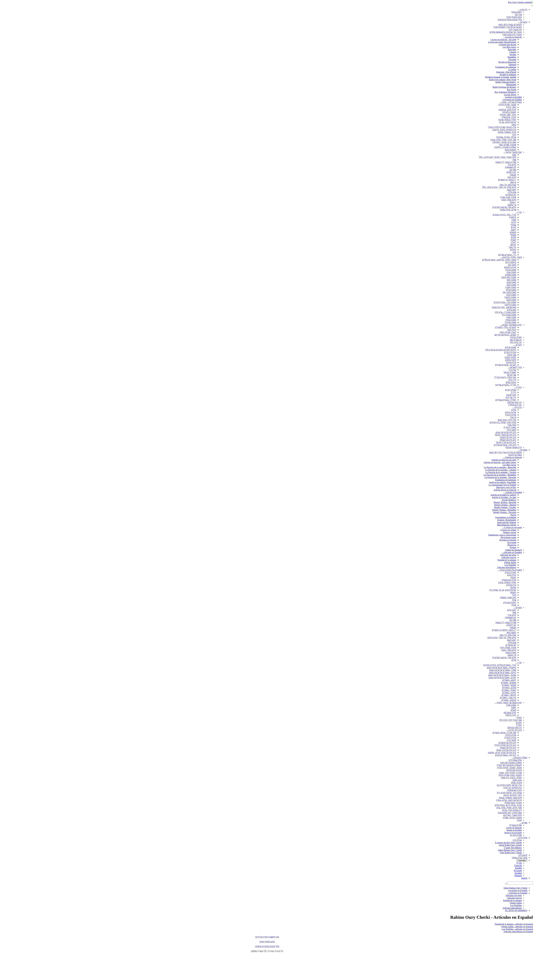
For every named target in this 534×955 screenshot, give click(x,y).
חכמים (513, 710)
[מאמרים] (519, 450)
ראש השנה (511, 189)
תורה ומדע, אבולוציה (507, 109)
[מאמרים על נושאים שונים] (499, 570)
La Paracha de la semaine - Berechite (500, 467)
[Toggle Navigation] (532, 5)
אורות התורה (510, 415)
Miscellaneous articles (506, 525)
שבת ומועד (517, 780)
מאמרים (523, 450)
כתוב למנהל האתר (514, 17)
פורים (513, 660)
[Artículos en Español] (502, 553)
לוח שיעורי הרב (515, 29)
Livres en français (514, 827)
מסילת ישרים (510, 390)
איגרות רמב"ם (510, 352)
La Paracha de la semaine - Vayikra (500, 472)
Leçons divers (510, 94)
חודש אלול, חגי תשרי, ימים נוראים (501, 637)
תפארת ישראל (510, 372)
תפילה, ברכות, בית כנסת (511, 777)
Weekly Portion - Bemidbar (504, 510)
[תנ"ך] (516, 663)
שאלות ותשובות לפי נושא (511, 762)
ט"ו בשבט (512, 204)
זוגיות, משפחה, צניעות (507, 132)
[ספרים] (521, 823)
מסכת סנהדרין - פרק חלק (505, 312)
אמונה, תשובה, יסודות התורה (509, 767)
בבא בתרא (511, 310)
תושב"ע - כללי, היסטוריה (505, 327)
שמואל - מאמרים (509, 685)
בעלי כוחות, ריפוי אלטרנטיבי (510, 812)
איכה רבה (512, 265)
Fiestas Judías (510, 562)
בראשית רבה (510, 262)
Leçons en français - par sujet (503, 39)
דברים (513, 227)
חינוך (514, 134)
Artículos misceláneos (506, 567)
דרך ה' (513, 392)
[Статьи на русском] (503, 528)
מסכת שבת (511, 272)
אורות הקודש (510, 412)
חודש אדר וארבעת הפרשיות (504, 207)
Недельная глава (508, 537)
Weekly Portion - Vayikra (505, 507)
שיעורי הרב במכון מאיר (512, 34)
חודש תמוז (511, 177)
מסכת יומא (511, 280)
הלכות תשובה (510, 357)
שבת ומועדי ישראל (514, 152)
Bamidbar (512, 57)
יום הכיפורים (510, 194)
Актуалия (511, 542)
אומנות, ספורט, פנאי (507, 144)
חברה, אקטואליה (509, 117)
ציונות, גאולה (516, 782)
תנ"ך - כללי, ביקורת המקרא (504, 214)
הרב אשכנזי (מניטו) (513, 447)
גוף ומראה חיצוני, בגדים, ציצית (509, 800)
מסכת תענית (510, 287)
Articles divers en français (505, 490)
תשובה (513, 577)
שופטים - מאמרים (508, 682)
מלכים (513, 237)
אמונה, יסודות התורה (507, 104)
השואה (513, 592)
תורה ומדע (511, 575)
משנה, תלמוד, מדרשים (512, 257)
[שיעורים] (519, 22)
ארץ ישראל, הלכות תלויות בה (509, 785)
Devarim (512, 59)
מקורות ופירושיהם (514, 770)
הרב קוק (518, 407)
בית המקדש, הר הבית (512, 787)
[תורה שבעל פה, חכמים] (501, 325)
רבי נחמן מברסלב (514, 402)
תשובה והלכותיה (509, 112)
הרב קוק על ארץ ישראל (506, 442)
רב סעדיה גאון (516, 340)
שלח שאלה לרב (515, 760)
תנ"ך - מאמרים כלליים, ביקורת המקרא (499, 665)
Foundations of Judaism (505, 517)
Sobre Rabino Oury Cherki (510, 850)
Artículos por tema (508, 555)
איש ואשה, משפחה (508, 597)
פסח (514, 159)
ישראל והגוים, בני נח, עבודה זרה (502, 590)
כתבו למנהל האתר (267, 941)
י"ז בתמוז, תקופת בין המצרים (504, 630)
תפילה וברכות (516, 337)
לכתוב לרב (522, 855)
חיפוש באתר (516, 12)
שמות (513, 219)
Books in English (514, 830)
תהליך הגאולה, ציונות (507, 582)
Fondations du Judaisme (505, 480)
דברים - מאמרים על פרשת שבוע (502, 677)
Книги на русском (513, 832)
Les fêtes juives (509, 47)
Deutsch (518, 875)
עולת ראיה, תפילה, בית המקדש (503, 422)
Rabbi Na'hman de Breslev (504, 87)
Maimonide (511, 84)
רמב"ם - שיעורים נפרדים (505, 365)
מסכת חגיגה (511, 295)
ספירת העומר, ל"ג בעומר (505, 162)
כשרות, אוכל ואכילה (513, 802)
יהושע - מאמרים (509, 680)
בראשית (512, 217)
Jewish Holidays (509, 500)
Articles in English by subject (503, 495)
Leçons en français (513, 37)
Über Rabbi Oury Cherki (511, 852)
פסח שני (512, 169)
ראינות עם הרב (509, 602)
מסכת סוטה (511, 300)
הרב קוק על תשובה (508, 437)
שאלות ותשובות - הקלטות (505, 147)
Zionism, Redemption (506, 520)
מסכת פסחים (510, 275)
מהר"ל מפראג (516, 367)
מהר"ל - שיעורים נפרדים (505, 385)
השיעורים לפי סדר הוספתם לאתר (507, 27)
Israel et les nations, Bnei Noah (502, 79)
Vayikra (512, 54)
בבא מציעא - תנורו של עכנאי (504, 307)
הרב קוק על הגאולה (508, 440)
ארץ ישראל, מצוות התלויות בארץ (502, 127)
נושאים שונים (510, 149)
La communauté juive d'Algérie (502, 485)
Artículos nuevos (508, 557)
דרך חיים (512, 380)
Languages (521, 860)
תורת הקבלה (510, 715)
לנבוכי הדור (511, 430)
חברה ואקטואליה (509, 580)
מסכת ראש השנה (508, 277)
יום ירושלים (511, 172)
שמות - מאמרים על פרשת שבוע (502, 670)
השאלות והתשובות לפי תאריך (509, 765)
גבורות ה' (512, 370)
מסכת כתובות (510, 297)
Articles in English (513, 492)
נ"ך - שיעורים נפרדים (507, 255)
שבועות (513, 174)
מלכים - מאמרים (509, 687)
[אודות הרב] (517, 838)
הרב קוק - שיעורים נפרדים (505, 445)
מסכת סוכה (511, 282)
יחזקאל (513, 245)
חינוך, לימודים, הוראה (512, 795)
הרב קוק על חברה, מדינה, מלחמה (502, 752)
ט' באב (513, 182)
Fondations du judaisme (505, 67)
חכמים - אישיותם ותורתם (505, 335)
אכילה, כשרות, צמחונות (506, 137)
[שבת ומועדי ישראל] (505, 152)
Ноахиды (511, 545)
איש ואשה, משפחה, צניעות (510, 797)
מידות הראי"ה (510, 737)
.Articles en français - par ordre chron (500, 462)
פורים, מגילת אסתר (508, 209)
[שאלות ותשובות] (513, 758)
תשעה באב (511, 632)
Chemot (512, 52)
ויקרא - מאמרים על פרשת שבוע (502, 672)
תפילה (519, 717)
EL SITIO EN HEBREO (516, 910)
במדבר (513, 224)
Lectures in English (513, 97)
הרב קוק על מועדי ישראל (505, 435)
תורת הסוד (511, 330)
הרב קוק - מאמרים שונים (505, 755)
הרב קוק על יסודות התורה (505, 745)
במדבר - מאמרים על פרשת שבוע (502, 675)
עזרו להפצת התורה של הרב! (267, 937)
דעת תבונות (511, 395)
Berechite (512, 49)
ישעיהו (513, 240)
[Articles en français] (504, 458)
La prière (512, 69)
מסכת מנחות (510, 320)
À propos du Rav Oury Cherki (508, 842)
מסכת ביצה (511, 285)
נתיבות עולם (511, 382)
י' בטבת (513, 202)
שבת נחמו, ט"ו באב (508, 184)
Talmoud (512, 64)
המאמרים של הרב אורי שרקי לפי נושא (505, 452)
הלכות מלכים (510, 360)
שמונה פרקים (510, 347)
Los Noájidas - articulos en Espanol (517, 929)
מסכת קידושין (510, 305)
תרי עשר (512, 247)
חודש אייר (512, 164)
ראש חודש (511, 610)
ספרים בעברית (515, 825)
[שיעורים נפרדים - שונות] (501, 102)
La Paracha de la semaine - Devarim (500, 477)
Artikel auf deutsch (513, 550)
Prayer (513, 515)
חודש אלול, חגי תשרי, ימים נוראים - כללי (499, 187)
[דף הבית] (519, 10)
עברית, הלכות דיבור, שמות (510, 772)
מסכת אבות (511, 317)
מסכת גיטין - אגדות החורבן (505, 302)
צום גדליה (512, 192)
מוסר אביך (511, 425)
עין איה (513, 417)
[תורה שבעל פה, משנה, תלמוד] (496, 703)
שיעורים (523, 22)
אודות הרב (522, 837)
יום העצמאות (510, 167)
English (518, 868)
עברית (519, 863)
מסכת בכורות (510, 322)
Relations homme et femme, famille (500, 77)
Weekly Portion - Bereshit (505, 502)
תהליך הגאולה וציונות (507, 119)
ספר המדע (511, 355)
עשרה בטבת (510, 652)
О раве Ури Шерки (513, 847)
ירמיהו (513, 242)
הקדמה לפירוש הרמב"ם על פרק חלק (500, 350)
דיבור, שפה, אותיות (508, 114)
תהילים (513, 250)
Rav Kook (511, 89)
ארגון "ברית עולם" (519, 857)
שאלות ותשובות (520, 757)
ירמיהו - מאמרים (509, 692)
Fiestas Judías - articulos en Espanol (517, 926)
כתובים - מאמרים (508, 700)
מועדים (519, 607)
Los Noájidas (510, 565)
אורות (513, 410)
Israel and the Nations (506, 522)
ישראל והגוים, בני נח (507, 122)
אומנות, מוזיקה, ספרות (512, 817)
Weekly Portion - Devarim (504, 512)
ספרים (524, 822)
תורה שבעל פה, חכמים (512, 325)
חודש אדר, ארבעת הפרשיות (504, 657)
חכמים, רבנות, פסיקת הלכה (510, 775)
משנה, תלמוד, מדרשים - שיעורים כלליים (499, 260)
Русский (518, 870)
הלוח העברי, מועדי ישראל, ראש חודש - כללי (497, 157)
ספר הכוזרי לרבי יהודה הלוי (510, 720)
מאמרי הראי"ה (510, 427)
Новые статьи (509, 532)
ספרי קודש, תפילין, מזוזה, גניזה (509, 807)
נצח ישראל (511, 375)
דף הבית (523, 9)
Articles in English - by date (504, 497)
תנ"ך (520, 212)
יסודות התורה (510, 572)
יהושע (513, 229)
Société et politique (508, 74)
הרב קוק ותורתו (515, 730)
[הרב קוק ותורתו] (507, 730)
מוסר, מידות (511, 107)
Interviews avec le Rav (506, 487)
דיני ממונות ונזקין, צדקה (512, 810)
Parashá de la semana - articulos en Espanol (514, 924)
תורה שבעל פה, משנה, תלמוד (509, 702)
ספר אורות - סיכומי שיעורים (504, 732)
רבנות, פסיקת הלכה (508, 332)
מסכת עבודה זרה (509, 315)
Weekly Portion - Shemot (505, 505)
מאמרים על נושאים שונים (511, 570)
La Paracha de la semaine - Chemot (500, 470)
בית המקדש (511, 585)
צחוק (514, 600)
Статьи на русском (513, 527)
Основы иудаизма (507, 540)
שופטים (513, 232)
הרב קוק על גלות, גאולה (506, 750)
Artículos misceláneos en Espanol (518, 931)
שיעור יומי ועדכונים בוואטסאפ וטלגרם (506, 32)
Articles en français (513, 457)
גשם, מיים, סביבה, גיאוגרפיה (504, 142)
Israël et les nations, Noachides (502, 482)
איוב (514, 252)
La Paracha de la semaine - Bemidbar (500, 475)
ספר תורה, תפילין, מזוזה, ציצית (503, 139)
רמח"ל (519, 387)
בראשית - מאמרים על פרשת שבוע (501, 667)
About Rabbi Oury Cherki (510, 845)
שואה (513, 124)
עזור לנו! (518, 14)
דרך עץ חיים (511, 397)
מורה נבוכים (511, 362)
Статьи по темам (508, 530)
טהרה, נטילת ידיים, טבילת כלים (508, 805)
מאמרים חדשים (515, 455)
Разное (513, 547)
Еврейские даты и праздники (502, 535)
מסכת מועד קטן (509, 292)
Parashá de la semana (507, 560)
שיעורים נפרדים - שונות (512, 102)
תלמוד (513, 707)
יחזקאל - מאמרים (508, 695)
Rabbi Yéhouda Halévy (505, 82)
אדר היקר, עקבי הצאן (507, 420)
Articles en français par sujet (503, 460)
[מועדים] (514, 608)
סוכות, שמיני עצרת (508, 197)
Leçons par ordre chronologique (502, 42)
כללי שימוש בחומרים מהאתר (509, 19)
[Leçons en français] (504, 37)
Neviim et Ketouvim (507, 62)
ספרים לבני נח (516, 835)
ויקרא (513, 222)
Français (518, 865)
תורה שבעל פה (510, 712)
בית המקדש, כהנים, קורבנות (504, 129)
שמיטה (513, 587)
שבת (514, 154)
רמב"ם (519, 345)
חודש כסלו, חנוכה (508, 199)
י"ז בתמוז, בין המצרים (507, 179)
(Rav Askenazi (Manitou (505, 92)
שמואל (513, 235)
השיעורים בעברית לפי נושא (510, 24)
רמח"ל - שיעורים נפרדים (505, 400)
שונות (513, 605)
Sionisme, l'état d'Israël (506, 72)
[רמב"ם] (515, 345)
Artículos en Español (512, 552)
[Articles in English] (504, 493)
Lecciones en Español (512, 99)
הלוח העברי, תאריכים (512, 815)
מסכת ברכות (510, 270)
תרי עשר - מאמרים (508, 697)
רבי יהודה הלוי (516, 342)
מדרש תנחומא (510, 267)
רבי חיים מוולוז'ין (515, 405)
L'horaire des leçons (507, 44)
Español (518, 873)
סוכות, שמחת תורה (508, 647)
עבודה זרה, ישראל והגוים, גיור (509, 792)
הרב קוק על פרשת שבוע (506, 432)
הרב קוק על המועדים (507, 742)
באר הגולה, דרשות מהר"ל (505, 377)
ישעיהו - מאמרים (509, 690)
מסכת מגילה (511, 290)
